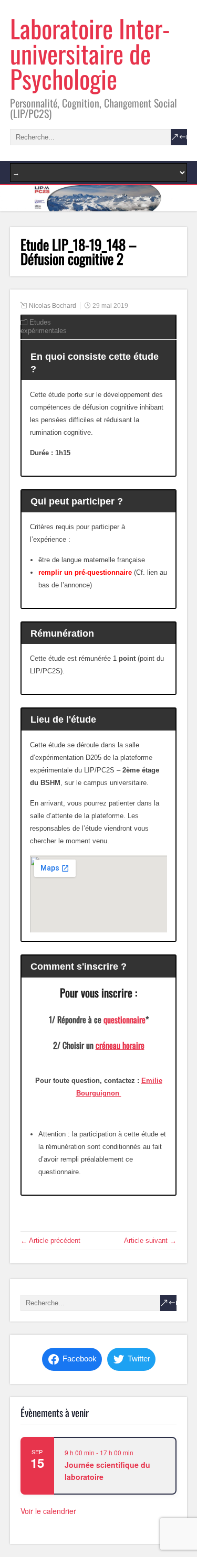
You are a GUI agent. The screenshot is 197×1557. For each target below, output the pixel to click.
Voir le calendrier (48, 1511)
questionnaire (124, 1019)
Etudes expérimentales (43, 326)
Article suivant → (150, 1240)
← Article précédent (50, 1240)
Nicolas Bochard (52, 305)
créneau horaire (120, 1045)
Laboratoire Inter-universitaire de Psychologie (90, 53)
